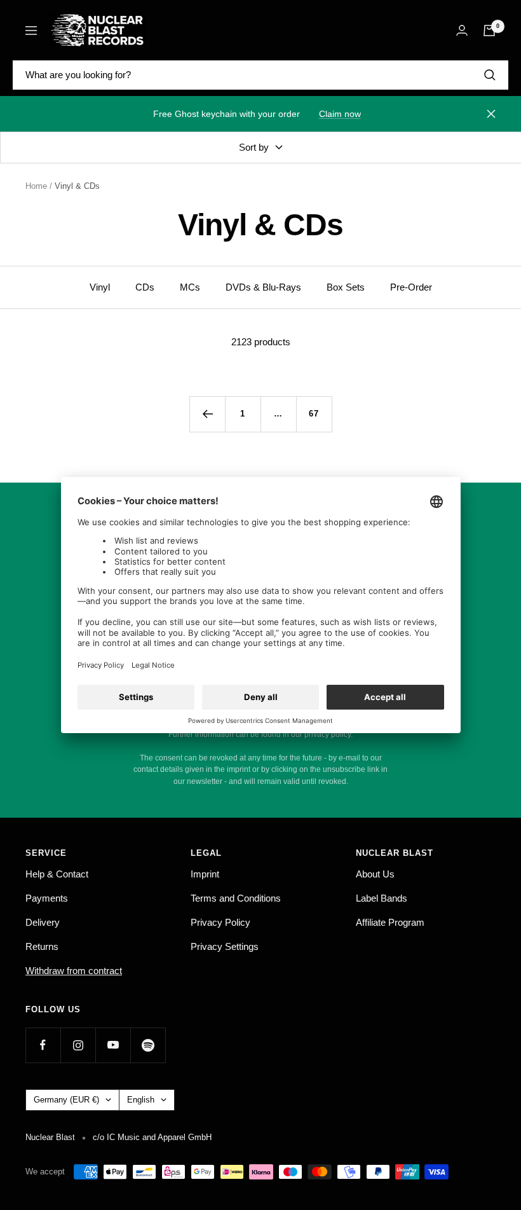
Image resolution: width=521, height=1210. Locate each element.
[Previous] (207, 414)
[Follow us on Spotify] (147, 1045)
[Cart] (489, 30)
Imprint (205, 874)
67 (314, 413)
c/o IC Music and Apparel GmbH (152, 1137)
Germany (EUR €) (66, 1099)
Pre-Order (411, 287)
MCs (190, 287)
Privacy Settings (225, 946)
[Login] (462, 30)
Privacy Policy (220, 922)
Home (36, 186)
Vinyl (100, 287)
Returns (41, 946)
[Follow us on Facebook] (42, 1045)
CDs (144, 287)
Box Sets (346, 287)
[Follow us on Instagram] (77, 1045)
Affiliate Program (390, 922)
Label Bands (381, 898)
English (140, 1099)
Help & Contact (56, 874)
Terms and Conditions (236, 898)
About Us (375, 874)
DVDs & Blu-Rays (263, 287)
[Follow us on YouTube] (112, 1045)
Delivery (42, 922)
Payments (46, 898)
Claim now (340, 114)
